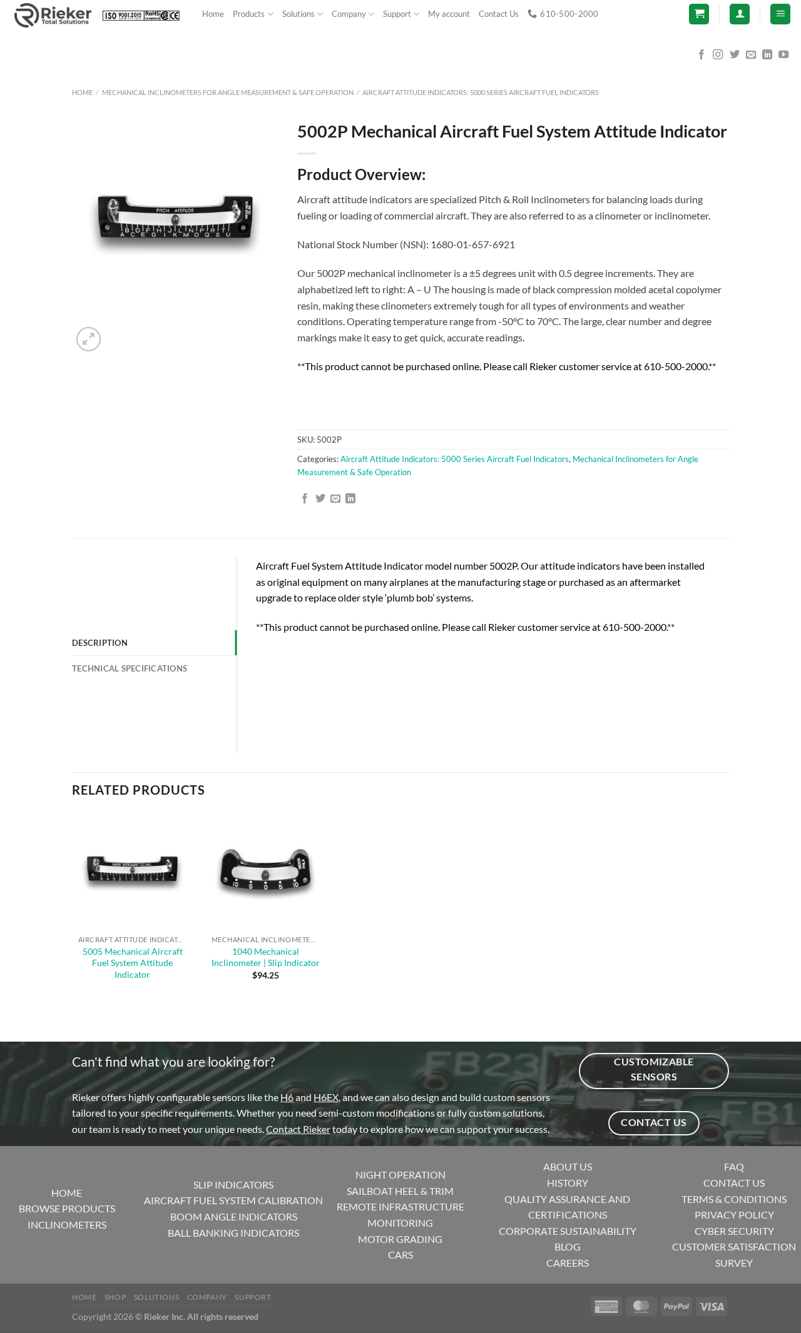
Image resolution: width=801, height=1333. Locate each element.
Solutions (298, 14)
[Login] (740, 14)
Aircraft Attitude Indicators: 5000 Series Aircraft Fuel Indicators (480, 92)
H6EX (326, 1097)
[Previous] (78, 1020)
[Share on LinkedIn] (350, 499)
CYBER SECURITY (734, 1231)
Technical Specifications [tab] (129, 668)
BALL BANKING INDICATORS (233, 1233)
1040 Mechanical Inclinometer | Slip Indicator (266, 957)
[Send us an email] (751, 55)
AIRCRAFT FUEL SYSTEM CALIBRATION (233, 1200)
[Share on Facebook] (305, 499)
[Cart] (699, 14)
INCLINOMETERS (67, 1224)
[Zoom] (88, 339)
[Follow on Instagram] (718, 55)
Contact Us (499, 14)
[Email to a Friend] (335, 499)
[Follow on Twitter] (735, 55)
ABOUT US (567, 1166)
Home (213, 14)
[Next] (118, 332)
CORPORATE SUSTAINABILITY (567, 1231)
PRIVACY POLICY (734, 1214)
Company (349, 14)
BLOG (567, 1246)
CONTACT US (734, 1183)
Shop (115, 1297)
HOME (66, 1193)
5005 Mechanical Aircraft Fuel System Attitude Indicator (133, 963)
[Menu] (780, 14)
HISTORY (567, 1183)
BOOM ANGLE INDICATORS (233, 1216)
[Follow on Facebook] (701, 55)
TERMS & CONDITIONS (734, 1199)
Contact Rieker (298, 1129)
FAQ (734, 1166)
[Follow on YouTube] (783, 55)
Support (397, 14)
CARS (400, 1254)
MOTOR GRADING (400, 1239)
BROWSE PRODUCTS (67, 1208)
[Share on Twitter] (320, 499)
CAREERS (567, 1263)
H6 (286, 1097)
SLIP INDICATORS (233, 1184)
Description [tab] (100, 643)
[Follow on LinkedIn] (767, 55)
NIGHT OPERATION (400, 1174)
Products (249, 14)
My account (449, 14)
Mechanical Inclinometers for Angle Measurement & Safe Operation (228, 92)
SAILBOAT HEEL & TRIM (400, 1191)
